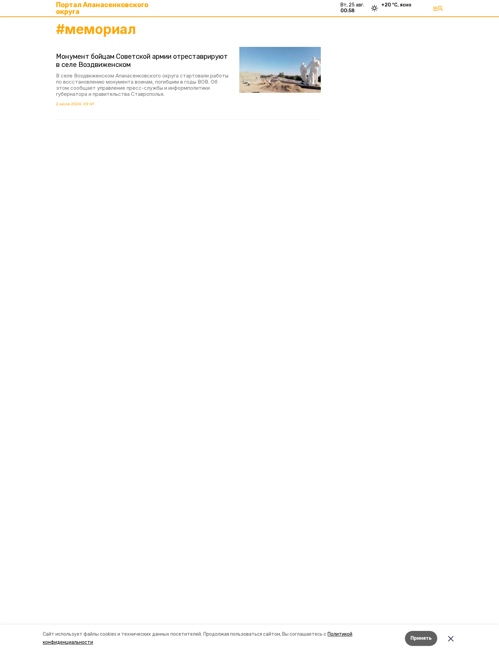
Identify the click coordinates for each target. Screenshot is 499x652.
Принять (421, 638)
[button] (280, 70)
